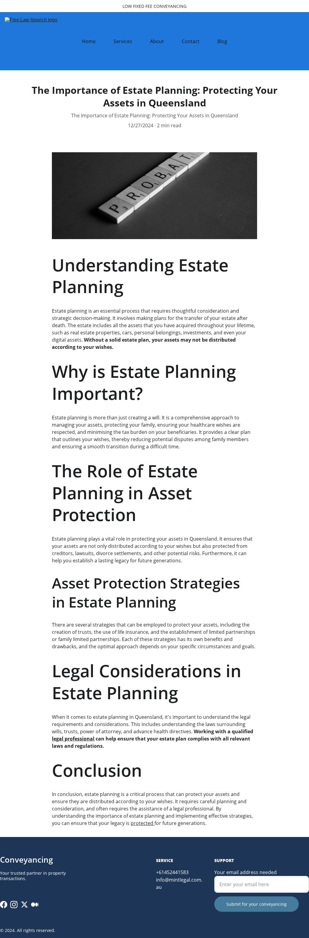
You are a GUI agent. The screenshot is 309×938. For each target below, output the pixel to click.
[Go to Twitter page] (24, 904)
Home (89, 41)
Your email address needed (245, 872)
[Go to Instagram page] (14, 904)
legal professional (73, 738)
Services (122, 41)
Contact (190, 41)
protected (142, 823)
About (157, 41)
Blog (222, 41)
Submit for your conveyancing (256, 904)
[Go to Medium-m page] (34, 904)
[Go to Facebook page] (3, 904)
